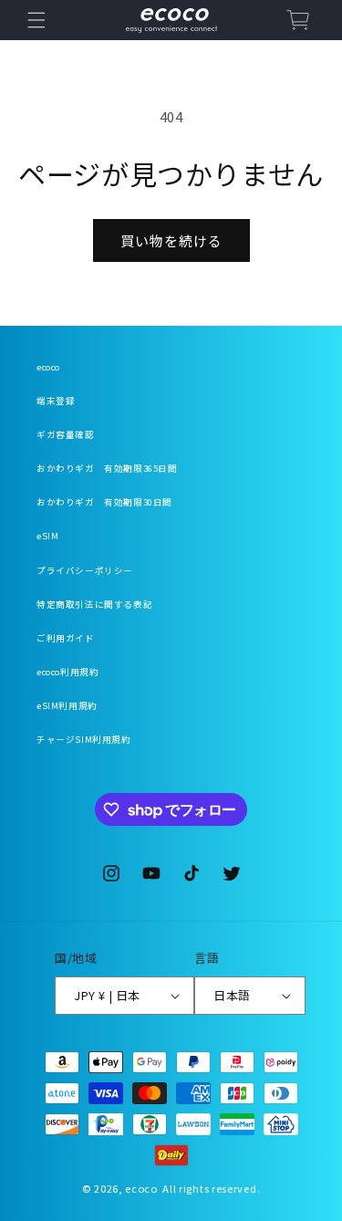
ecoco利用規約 (67, 671)
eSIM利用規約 (67, 705)
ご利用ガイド (65, 637)
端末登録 (55, 400)
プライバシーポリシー (84, 570)
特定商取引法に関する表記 (94, 604)
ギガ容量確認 (65, 434)
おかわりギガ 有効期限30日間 (104, 502)
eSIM (47, 535)
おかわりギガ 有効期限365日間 (107, 468)
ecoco (48, 366)
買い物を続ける (171, 240)
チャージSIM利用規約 (83, 739)
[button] (36, 20)
